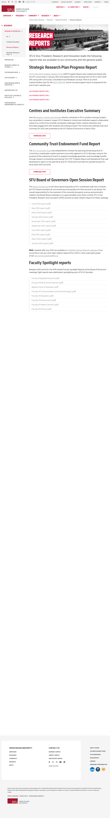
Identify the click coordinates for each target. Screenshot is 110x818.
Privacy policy (24, 796)
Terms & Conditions (13, 796)
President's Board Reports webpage (82, 250)
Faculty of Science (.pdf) (41, 309)
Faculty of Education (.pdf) (42, 296)
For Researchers (11, 72)
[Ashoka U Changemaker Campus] (103, 769)
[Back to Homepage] (16, 8)
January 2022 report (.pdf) (42, 243)
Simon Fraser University (36, 20)
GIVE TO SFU (30, 2)
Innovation (9, 60)
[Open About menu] (60, 16)
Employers (88, 2)
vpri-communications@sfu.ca (46, 256)
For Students (10, 78)
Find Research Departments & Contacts (14, 104)
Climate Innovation (12, 42)
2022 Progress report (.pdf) (39, 91)
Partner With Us (11, 90)
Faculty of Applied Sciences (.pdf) (45, 278)
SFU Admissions (95, 754)
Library (92, 761)
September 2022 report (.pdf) (44, 226)
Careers (98, 2)
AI (7, 37)
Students (55, 2)
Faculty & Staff (66, 2)
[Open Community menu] (38, 16)
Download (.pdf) (40, 136)
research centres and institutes (48, 117)
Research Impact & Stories (12, 66)
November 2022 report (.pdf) (43, 221)
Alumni (78, 2)
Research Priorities (61, 20)
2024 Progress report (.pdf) (39, 100)
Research (45, 16)
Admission (7, 16)
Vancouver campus (55, 758)
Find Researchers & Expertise (12, 84)
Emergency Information (98, 764)
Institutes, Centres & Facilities (13, 96)
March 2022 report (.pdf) (42, 239)
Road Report (94, 758)
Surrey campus (54, 755)
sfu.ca (4, 2)
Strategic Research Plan (12, 53)
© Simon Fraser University (36, 796)
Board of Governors (41, 186)
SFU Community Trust (42, 150)
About (56, 16)
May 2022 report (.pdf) (41, 234)
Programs (20, 16)
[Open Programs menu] (25, 16)
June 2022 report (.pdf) (41, 230)
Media (106, 2)
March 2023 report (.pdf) (42, 212)
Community (32, 16)
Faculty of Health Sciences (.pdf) (45, 304)
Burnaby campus (55, 752)
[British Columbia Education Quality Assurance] (98, 769)
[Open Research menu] (50, 16)
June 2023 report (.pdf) (41, 204)
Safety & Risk (94, 748)
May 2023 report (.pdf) (41, 208)
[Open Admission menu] (12, 16)
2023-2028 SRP (59, 82)
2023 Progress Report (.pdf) (39, 95)
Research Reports (12, 47)
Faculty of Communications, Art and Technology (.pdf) (54, 291)
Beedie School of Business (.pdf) (45, 287)
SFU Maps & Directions (97, 751)
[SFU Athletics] (92, 769)
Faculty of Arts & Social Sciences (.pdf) (47, 282)
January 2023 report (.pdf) (42, 217)
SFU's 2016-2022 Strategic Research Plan (46, 74)
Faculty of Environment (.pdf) (44, 300)
